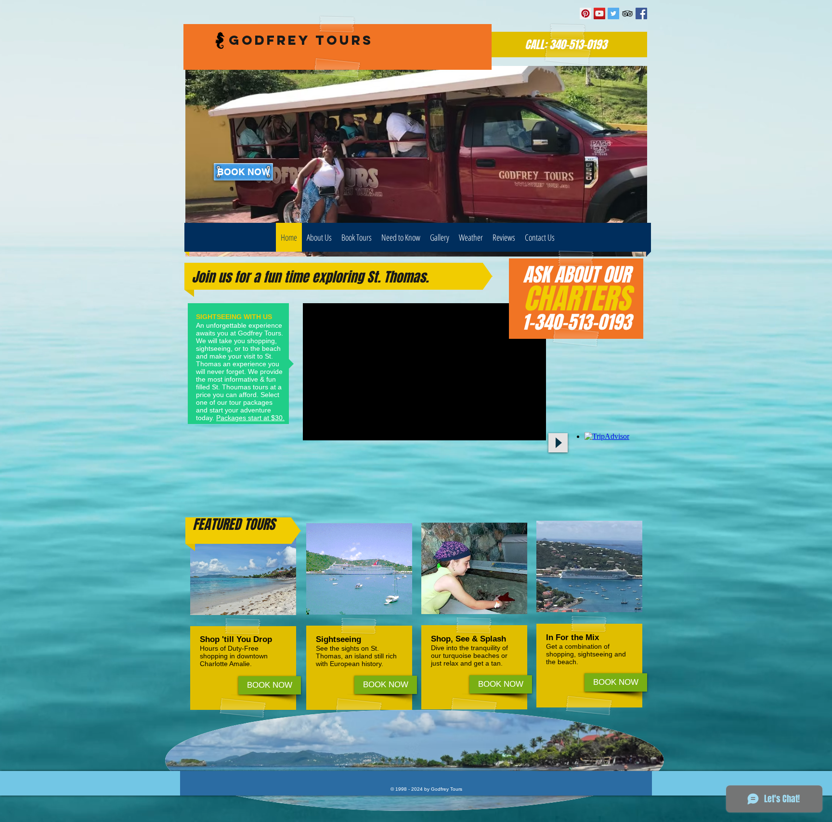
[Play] (558, 442)
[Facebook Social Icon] (641, 13)
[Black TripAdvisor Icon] (627, 13)
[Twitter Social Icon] (613, 13)
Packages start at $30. (250, 418)
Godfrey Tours (301, 40)
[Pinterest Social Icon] (585, 13)
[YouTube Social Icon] (599, 13)
